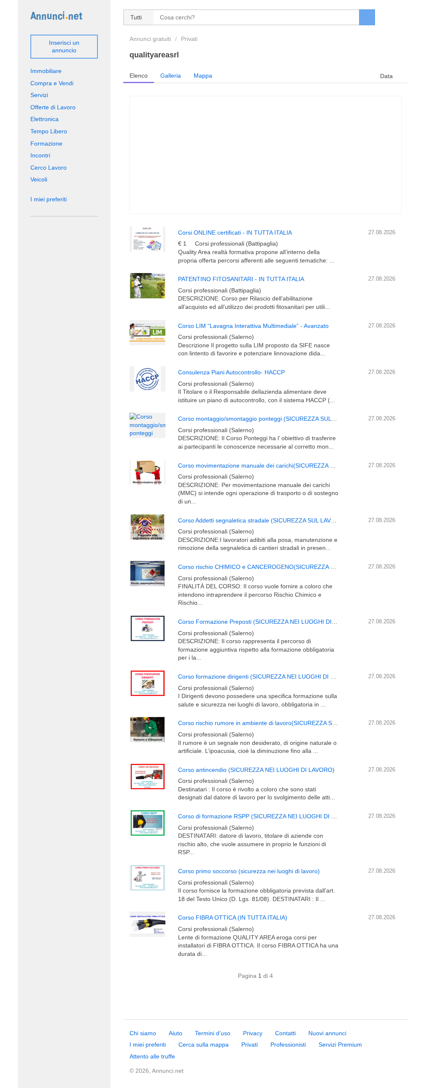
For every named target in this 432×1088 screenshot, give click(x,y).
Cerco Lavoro (48, 167)
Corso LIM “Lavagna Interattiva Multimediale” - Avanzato (253, 325)
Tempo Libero (48, 131)
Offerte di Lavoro (53, 107)
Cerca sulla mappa (203, 1044)
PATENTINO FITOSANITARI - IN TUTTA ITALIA (241, 279)
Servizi (39, 95)
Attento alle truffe (152, 1056)
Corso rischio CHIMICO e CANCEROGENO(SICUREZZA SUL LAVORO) (273, 566)
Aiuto (175, 1033)
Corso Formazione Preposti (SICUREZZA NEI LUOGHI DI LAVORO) (268, 621)
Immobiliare (46, 71)
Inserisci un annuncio (64, 46)
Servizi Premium (340, 1044)
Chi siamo (143, 1033)
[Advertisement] (266, 155)
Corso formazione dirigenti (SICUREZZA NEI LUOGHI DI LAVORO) (267, 676)
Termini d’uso (212, 1033)
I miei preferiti (48, 199)
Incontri (40, 155)
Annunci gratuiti (150, 38)
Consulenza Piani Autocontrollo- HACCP (231, 372)
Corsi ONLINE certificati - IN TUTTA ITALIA (235, 232)
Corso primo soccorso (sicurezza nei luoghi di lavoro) (249, 871)
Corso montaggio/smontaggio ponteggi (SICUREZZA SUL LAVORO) (268, 418)
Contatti (285, 1033)
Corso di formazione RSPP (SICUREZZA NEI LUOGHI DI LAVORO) (267, 816)
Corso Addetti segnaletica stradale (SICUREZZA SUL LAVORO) (262, 520)
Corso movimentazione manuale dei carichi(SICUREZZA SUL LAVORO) (273, 465)
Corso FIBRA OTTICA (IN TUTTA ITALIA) (232, 917)
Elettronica (44, 119)
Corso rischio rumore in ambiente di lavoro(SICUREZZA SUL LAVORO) (272, 723)
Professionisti (288, 1044)
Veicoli (38, 179)
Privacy (252, 1033)
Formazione (46, 143)
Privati (189, 38)
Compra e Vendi (51, 83)
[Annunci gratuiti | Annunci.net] (56, 15)
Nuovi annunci (327, 1033)
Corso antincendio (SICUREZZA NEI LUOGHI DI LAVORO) (256, 769)
